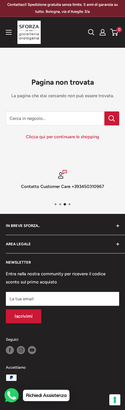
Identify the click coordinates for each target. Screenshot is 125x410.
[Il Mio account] (103, 32)
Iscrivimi (24, 316)
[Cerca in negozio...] (111, 118)
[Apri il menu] (9, 32)
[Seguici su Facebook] (10, 350)
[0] (114, 32)
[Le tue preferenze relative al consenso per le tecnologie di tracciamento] (114, 399)
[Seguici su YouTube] (32, 350)
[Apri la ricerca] (91, 32)
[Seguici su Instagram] (21, 350)
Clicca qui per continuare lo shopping (62, 136)
